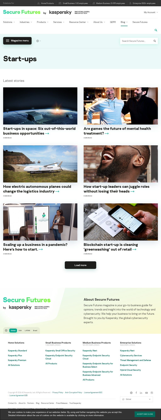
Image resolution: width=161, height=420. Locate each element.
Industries (24, 22)
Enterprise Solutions (130, 342)
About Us (98, 22)
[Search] (155, 41)
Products (41, 22)
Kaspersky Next (90, 350)
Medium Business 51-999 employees (110, 3)
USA (20, 330)
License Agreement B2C (93, 392)
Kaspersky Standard (17, 350)
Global (13, 330)
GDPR (113, 22)
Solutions (7, 22)
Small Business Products (58, 342)
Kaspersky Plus (15, 355)
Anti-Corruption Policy (73, 392)
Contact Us (12, 403)
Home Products (47, 3)
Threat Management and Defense (135, 360)
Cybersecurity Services (131, 355)
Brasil (35, 330)
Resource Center (77, 22)
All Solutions (14, 365)
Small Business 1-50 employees (75, 3)
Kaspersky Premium (17, 360)
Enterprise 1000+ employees (144, 3)
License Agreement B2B (18, 395)
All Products (51, 363)
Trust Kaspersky (75, 403)
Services (57, 22)
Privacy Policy (58, 392)
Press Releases (61, 403)
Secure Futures (140, 22)
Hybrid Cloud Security (130, 370)
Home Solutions (16, 342)
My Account (149, 12)
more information (96, 415)
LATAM (27, 330)
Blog (123, 22)
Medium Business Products (97, 342)
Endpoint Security (128, 365)
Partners (30, 403)
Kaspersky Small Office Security (60, 350)
